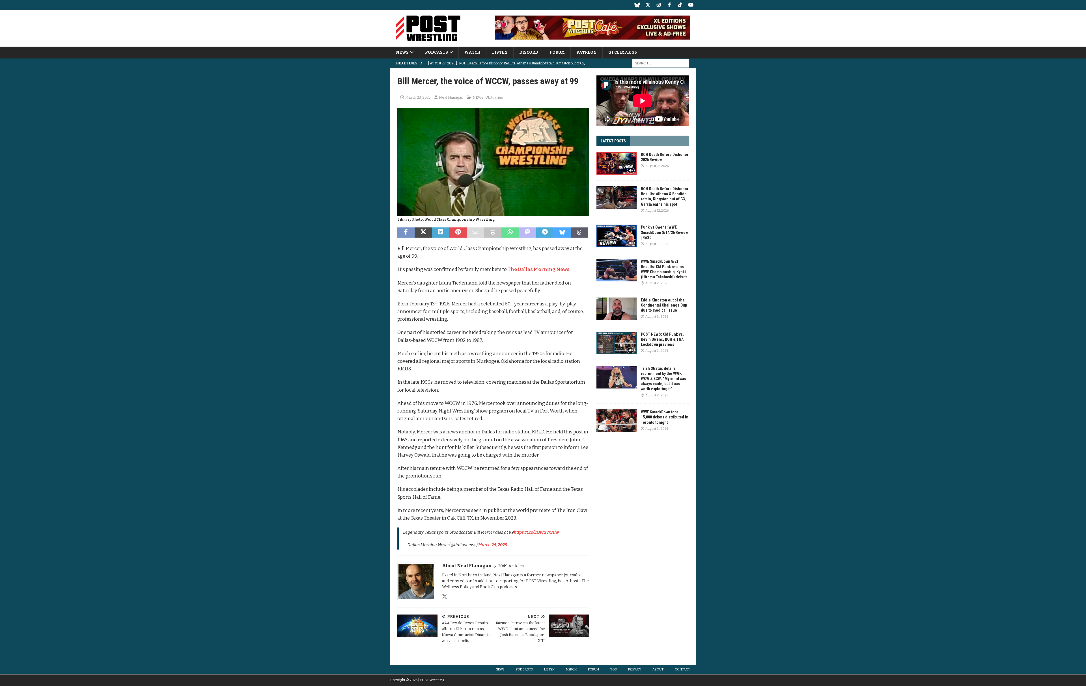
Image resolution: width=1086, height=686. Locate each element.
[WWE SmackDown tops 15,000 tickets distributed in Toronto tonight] (616, 420)
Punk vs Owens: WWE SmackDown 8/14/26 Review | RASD (664, 232)
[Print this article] (492, 232)
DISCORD (528, 52)
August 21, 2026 (656, 244)
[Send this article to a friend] (475, 232)
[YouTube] (691, 5)
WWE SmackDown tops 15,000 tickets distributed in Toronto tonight (664, 417)
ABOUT (657, 669)
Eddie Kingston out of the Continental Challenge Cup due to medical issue (664, 305)
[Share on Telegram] (544, 232)
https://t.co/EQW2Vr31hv (536, 532)
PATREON (586, 52)
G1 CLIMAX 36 (622, 52)
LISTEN (500, 52)
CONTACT (682, 669)
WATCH (472, 52)
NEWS (402, 52)
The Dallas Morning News (539, 269)
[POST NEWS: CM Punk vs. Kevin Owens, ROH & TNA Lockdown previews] (616, 343)
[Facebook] (669, 5)
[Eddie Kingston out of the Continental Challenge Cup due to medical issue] (616, 309)
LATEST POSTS (613, 141)
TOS (613, 669)
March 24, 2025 (492, 544)
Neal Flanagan (451, 97)
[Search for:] (660, 63)
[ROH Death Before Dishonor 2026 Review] (616, 163)
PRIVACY (634, 669)
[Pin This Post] (458, 232)
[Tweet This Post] (423, 232)
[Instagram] (658, 5)
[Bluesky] (637, 5)
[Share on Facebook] (406, 232)
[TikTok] (680, 5)
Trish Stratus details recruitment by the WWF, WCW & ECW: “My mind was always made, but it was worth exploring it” (663, 378)
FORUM (557, 52)
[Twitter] (648, 5)
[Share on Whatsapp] (510, 232)
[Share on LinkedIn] (440, 232)
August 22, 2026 (657, 166)
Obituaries (494, 97)
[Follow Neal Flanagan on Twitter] (444, 596)
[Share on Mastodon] (527, 232)
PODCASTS (436, 52)
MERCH (571, 669)
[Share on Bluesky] (562, 232)
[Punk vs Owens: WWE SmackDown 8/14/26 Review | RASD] (616, 236)
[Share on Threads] (579, 232)
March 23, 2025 (418, 97)
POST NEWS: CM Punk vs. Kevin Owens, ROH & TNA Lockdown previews (662, 339)
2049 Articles (511, 566)
